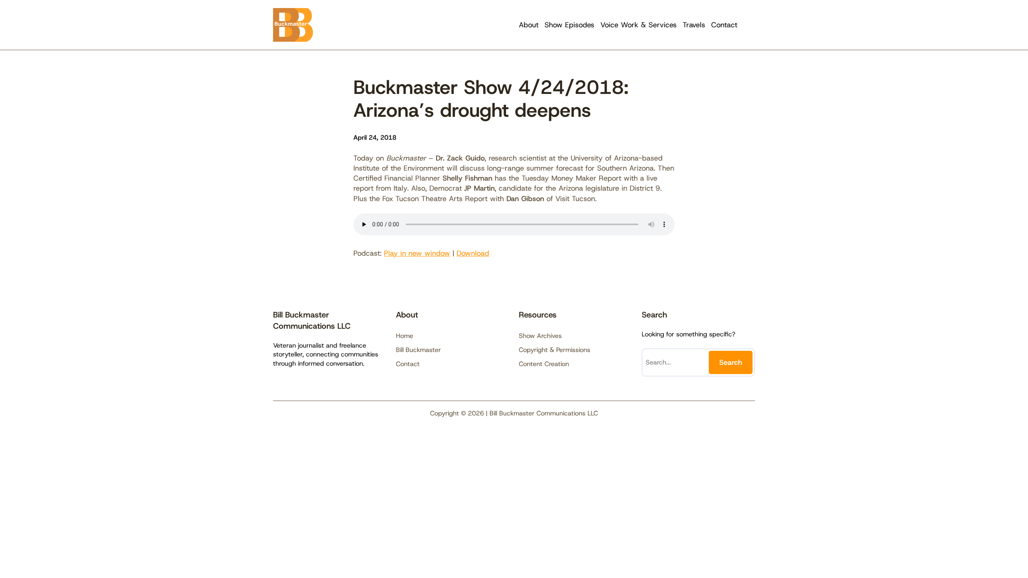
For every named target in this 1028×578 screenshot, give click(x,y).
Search (730, 362)
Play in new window (417, 253)
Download (473, 253)
